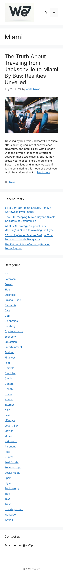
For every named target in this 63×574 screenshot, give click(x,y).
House (9, 399)
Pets (7, 451)
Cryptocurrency (14, 331)
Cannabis (10, 305)
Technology (12, 488)
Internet (9, 404)
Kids (7, 409)
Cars (7, 310)
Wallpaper (11, 514)
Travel (12, 182)
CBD (7, 315)
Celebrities (11, 320)
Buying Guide (13, 300)
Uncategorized (14, 509)
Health (9, 389)
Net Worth (11, 441)
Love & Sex (11, 425)
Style (8, 483)
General (9, 383)
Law (7, 415)
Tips (7, 493)
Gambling (10, 373)
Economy (10, 336)
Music (8, 436)
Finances (10, 357)
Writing (9, 519)
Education (11, 341)
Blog (7, 289)
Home (8, 394)
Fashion (9, 352)
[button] (46, 12)
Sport (8, 477)
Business (10, 294)
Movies (9, 430)
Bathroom (11, 279)
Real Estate (12, 462)
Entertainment (13, 347)
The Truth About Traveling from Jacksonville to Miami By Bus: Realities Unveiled (31, 69)
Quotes (9, 457)
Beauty (9, 284)
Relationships (13, 467)
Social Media (12, 472)
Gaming (9, 378)
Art (6, 273)
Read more (43, 172)
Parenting (10, 446)
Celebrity (10, 326)
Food (8, 362)
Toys (7, 498)
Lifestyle (10, 420)
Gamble (9, 368)
